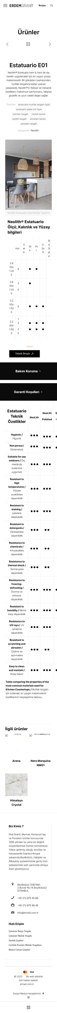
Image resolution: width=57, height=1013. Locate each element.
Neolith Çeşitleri (16, 940)
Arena (16, 760)
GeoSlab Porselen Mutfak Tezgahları (25, 945)
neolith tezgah (19, 119)
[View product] (24, 737)
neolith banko (38, 114)
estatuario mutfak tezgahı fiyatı (34, 104)
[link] (28, 178)
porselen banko (38, 119)
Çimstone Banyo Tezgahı (20, 931)
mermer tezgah (20, 114)
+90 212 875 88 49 (27, 905)
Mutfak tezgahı (40, 689)
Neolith (35, 130)
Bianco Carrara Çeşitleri (19, 950)
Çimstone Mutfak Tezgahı (20, 936)
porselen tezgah (29, 123)
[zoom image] (48, 143)
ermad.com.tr (27, 984)
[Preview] (24, 742)
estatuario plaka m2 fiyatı (29, 109)
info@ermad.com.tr (27, 912)
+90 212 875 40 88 (27, 898)
